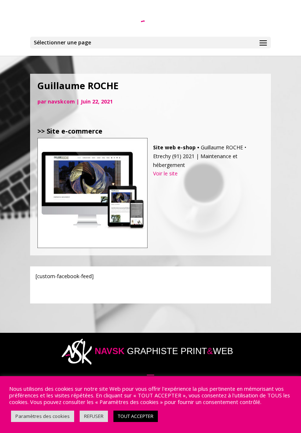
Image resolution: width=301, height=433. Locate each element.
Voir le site (165, 173)
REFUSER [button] (94, 416)
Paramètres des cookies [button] (42, 416)
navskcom (61, 101)
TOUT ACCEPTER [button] (135, 416)
